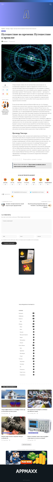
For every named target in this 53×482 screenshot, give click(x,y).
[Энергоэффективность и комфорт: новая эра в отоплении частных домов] (13, 399)
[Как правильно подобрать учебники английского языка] (40, 399)
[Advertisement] (26, 16)
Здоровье (22, 350)
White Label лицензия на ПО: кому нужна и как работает (5, 112)
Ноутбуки (22, 364)
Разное (21, 342)
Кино (21, 329)
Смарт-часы (22, 372)
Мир (21, 321)
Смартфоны (22, 374)
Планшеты (22, 369)
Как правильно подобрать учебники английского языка (37, 410)
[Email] (7, 94)
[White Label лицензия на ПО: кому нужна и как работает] (5, 104)
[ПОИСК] (50, 4)
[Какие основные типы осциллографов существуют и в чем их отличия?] (40, 426)
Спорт (21, 356)
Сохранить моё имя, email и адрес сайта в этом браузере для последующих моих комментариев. (21, 239)
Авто (21, 348)
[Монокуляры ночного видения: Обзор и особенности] (13, 426)
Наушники (22, 361)
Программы (22, 340)
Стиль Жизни (22, 345)
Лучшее (21, 332)
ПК (20, 366)
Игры (21, 326)
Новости (20, 318)
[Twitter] (7, 90)
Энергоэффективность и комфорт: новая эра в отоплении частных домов (13, 410)
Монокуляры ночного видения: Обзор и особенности (12, 437)
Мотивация (22, 353)
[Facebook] (3, 90)
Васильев (6, 41)
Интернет (21, 313)
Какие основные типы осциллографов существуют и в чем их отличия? (38, 437)
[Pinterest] (3, 94)
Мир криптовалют (24, 334)
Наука (3, 31)
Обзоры (20, 324)
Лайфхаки (21, 316)
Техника (20, 358)
